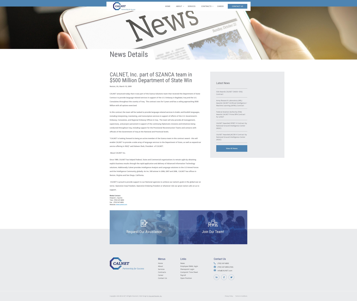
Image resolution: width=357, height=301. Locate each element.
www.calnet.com (121, 204)
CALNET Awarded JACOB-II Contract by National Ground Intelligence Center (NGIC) (231, 137)
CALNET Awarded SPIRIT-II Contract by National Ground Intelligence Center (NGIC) (231, 125)
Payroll (183, 275)
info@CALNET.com (224, 270)
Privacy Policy (229, 296)
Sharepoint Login (187, 269)
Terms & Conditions (241, 296)
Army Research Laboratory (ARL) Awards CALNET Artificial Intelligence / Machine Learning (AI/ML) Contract (231, 103)
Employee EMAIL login (189, 266)
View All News (232, 148)
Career (220, 6)
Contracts (206, 6)
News (182, 263)
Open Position (186, 278)
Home (167, 6)
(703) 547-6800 (223, 263)
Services (191, 6)
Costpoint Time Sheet (189, 272)
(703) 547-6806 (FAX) (225, 267)
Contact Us (237, 6)
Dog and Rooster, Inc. (155, 296)
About (179, 6)
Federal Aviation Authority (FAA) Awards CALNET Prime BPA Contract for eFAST (230, 114)
